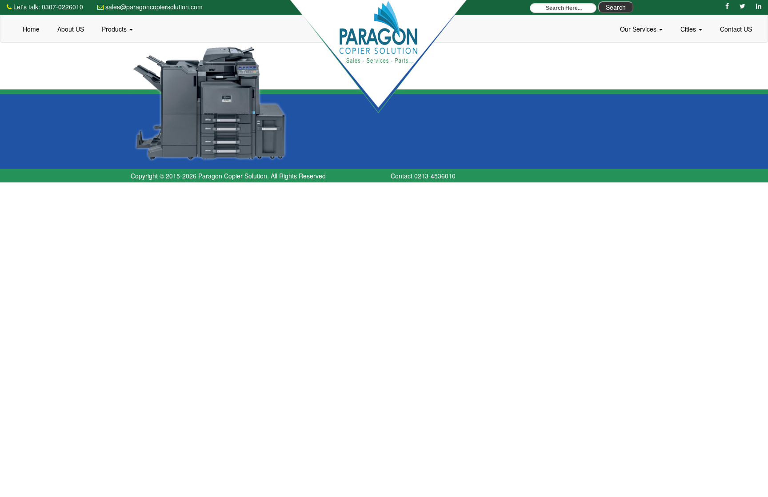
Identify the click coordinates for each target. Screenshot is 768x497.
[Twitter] (742, 5)
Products (115, 28)
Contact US (736, 28)
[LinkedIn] (758, 5)
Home (31, 28)
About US (70, 28)
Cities (689, 28)
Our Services (639, 28)
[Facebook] (727, 5)
